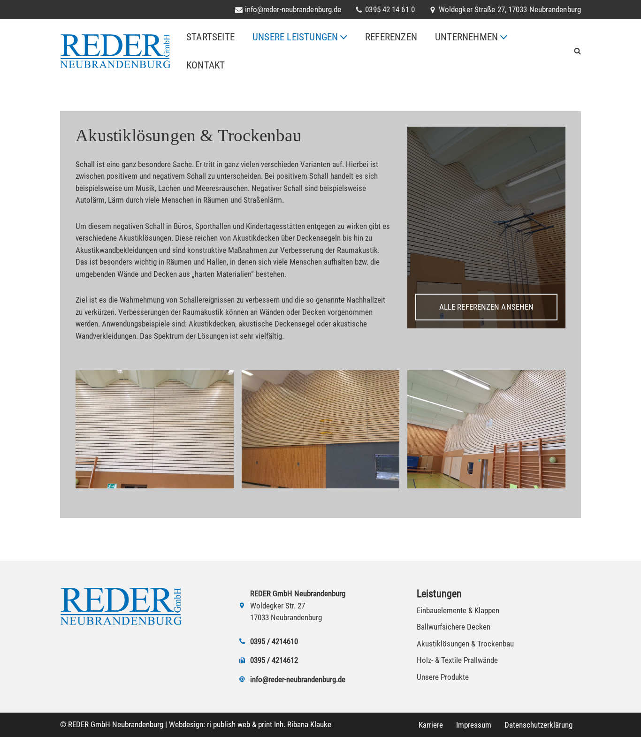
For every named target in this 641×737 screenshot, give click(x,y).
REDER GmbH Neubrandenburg (115, 724)
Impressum (473, 724)
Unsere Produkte (443, 676)
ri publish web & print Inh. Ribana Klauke (269, 724)
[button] (343, 37)
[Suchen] (577, 50)
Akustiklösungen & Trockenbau (465, 643)
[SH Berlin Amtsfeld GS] (320, 429)
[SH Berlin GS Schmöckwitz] (154, 429)
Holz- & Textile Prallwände (457, 660)
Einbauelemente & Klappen (458, 610)
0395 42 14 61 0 (390, 10)
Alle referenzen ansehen (486, 307)
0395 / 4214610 (274, 641)
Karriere (431, 724)
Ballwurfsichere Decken (453, 626)
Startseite (210, 37)
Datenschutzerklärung (538, 724)
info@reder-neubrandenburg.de (293, 10)
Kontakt (205, 65)
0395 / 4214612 (274, 660)
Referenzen (391, 37)
